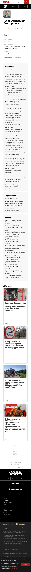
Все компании (15, 457)
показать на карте (7, 510)
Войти (26, 2)
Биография (20, 28)
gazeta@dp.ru (6, 518)
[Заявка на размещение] (25, 6)
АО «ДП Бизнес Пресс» (8, 494)
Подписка (5, 500)
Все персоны (15, 460)
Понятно (25, 564)
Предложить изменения (13, 57)
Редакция (5, 498)
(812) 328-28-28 (6, 514)
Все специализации (15, 462)
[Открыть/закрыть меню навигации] (18, 2)
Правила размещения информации (15, 467)
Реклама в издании (7, 502)
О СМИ (5, 496)
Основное (11, 28)
